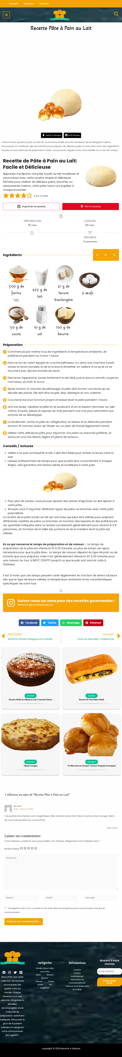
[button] (6, 195)
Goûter (40, 985)
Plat (50, 985)
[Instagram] (9, 972)
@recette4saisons (41, 605)
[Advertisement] (61, 56)
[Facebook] (4, 972)
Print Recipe (74, 135)
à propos (77, 970)
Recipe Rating (11, 848)
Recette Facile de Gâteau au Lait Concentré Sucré (30, 700)
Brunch (45, 978)
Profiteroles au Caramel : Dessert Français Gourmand (91, 766)
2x (105, 255)
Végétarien (45, 988)
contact (77, 973)
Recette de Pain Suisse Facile (91, 700)
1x (97, 255)
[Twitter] (15, 972)
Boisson (50, 975)
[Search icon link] (116, 15)
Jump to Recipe (53, 135)
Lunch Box (44, 971)
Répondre (112, 827)
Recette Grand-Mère (45, 968)
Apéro (38, 975)
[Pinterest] (20, 972)
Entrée (51, 981)
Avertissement (77, 976)
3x (114, 255)
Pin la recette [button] (92, 206)
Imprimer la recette (33, 206)
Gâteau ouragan (30, 766)
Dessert (39, 981)
